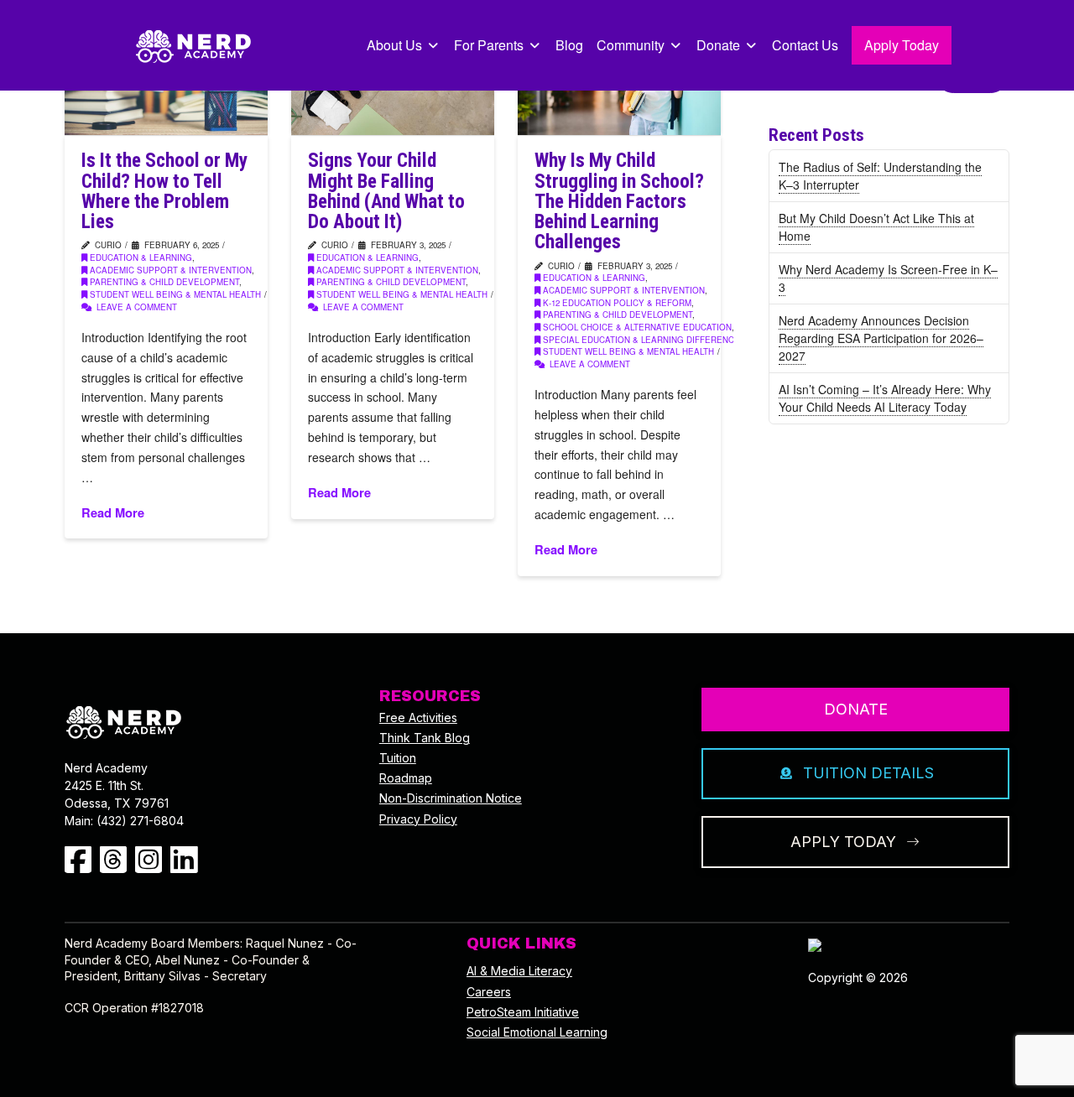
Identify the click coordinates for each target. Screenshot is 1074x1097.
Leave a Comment (135, 307)
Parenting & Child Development (164, 282)
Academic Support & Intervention (171, 270)
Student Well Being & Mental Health (175, 294)
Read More (112, 513)
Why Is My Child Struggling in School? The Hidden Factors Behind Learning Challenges (619, 201)
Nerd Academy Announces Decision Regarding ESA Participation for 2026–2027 (881, 338)
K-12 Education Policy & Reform (617, 303)
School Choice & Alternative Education (637, 327)
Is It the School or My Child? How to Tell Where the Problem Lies (164, 191)
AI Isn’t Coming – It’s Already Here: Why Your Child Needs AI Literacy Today (885, 398)
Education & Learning (141, 257)
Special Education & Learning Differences (644, 340)
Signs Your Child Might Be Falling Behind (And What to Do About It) (386, 191)
